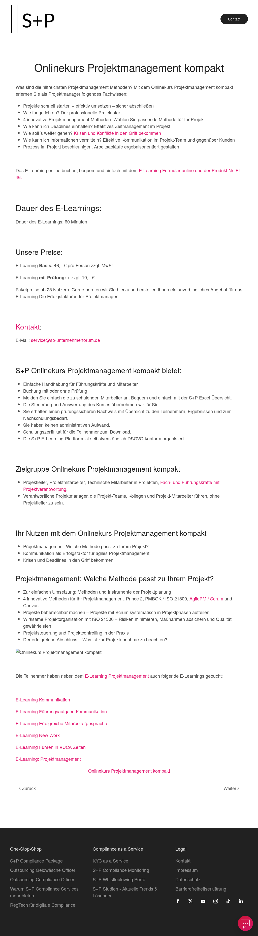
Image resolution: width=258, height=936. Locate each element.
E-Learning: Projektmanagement (48, 758)
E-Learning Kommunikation (43, 699)
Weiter (229, 788)
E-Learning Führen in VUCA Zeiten (51, 747)
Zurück (29, 788)
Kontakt (28, 326)
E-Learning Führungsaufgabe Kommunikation (61, 711)
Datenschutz (188, 879)
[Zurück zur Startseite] (32, 19)
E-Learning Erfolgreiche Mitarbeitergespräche (61, 723)
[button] (245, 923)
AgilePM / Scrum (206, 598)
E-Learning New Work (38, 735)
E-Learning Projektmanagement (117, 675)
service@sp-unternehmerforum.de (65, 340)
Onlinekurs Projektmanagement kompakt (129, 770)
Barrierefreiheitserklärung (200, 888)
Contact (234, 18)
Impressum (186, 870)
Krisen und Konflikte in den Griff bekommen (117, 133)
